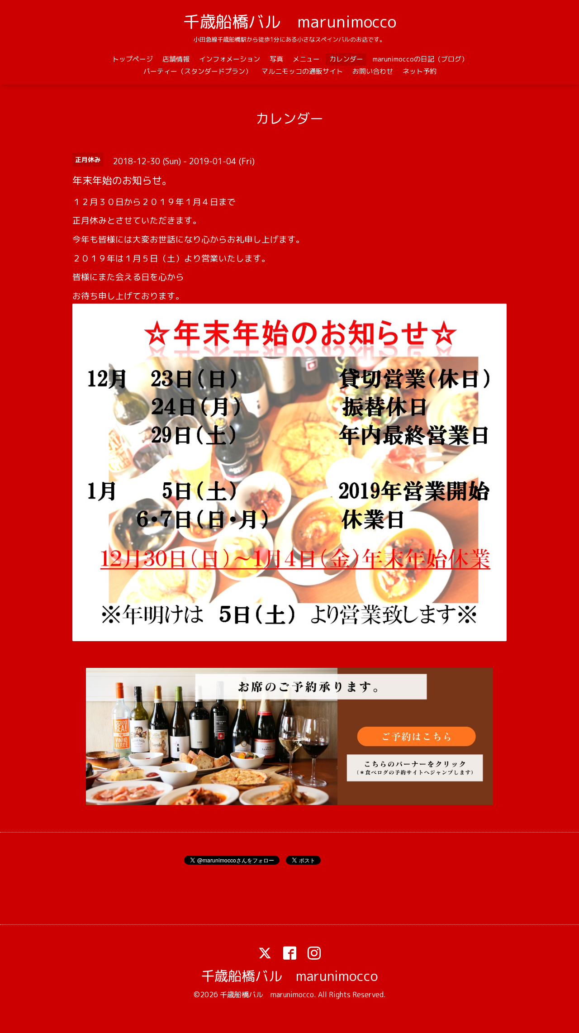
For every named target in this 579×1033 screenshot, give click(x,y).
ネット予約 (420, 71)
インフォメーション (229, 59)
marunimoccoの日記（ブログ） (420, 59)
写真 (276, 59)
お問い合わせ (372, 71)
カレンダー (346, 59)
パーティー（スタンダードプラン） (197, 71)
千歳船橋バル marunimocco (289, 21)
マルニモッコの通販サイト (302, 71)
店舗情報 (176, 59)
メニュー (306, 59)
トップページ (132, 59)
